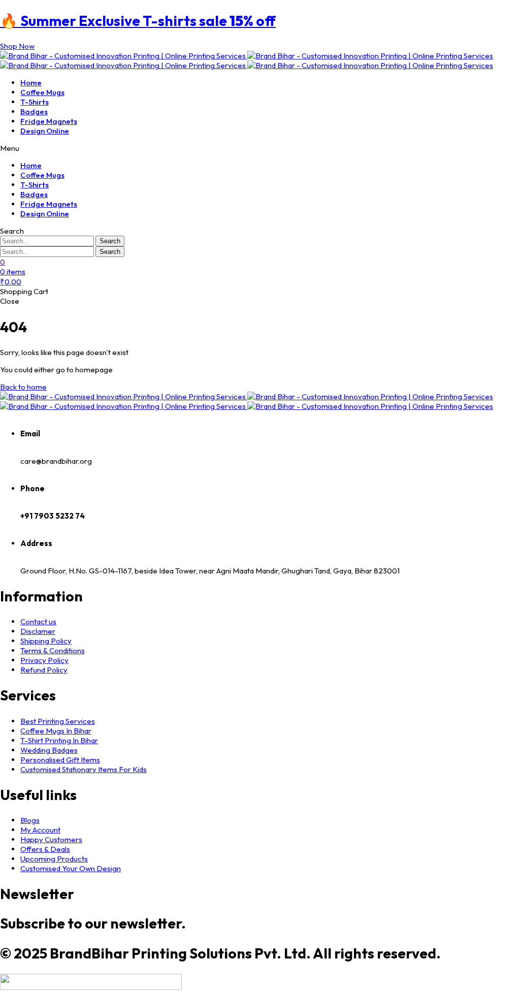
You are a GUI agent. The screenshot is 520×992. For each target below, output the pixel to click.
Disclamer (37, 631)
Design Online (44, 131)
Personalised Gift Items (60, 759)
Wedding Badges (49, 750)
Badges (34, 111)
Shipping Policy (46, 641)
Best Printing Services (57, 721)
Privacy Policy (44, 660)
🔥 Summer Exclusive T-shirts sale (138, 20)
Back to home (23, 387)
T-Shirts (34, 102)
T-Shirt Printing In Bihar (59, 740)
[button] (17, 46)
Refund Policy (44, 670)
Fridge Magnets (48, 121)
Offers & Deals (45, 849)
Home (31, 82)
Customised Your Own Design (70, 868)
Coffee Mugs (42, 92)
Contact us (38, 621)
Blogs (30, 820)
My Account (40, 830)
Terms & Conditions (52, 650)
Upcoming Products (54, 858)
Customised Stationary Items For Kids (83, 769)
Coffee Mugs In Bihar (55, 730)
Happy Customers (51, 839)
